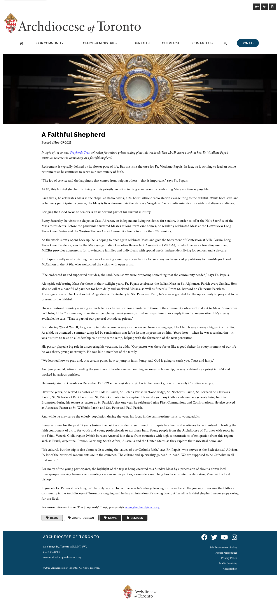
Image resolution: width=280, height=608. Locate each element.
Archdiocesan (82, 517)
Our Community (49, 43)
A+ (257, 7)
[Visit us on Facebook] (204, 538)
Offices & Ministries (100, 43)
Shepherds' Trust (80, 152)
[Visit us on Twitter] (214, 538)
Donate (248, 43)
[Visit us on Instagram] (234, 538)
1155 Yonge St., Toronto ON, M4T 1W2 (65, 546)
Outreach (170, 43)
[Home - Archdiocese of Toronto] (21, 43)
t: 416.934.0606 (51, 552)
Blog (53, 517)
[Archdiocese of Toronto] (72, 22)
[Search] (225, 43)
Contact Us (202, 43)
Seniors (136, 517)
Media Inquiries (228, 563)
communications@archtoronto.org (62, 557)
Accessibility (230, 568)
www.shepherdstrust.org (142, 507)
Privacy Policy (229, 558)
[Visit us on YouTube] (224, 538)
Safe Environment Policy (223, 547)
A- (265, 7)
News (112, 517)
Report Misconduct (226, 552)
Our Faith (141, 43)
